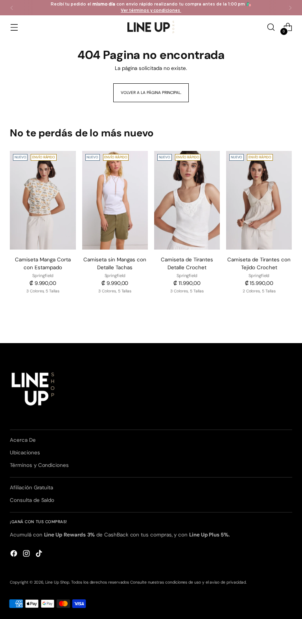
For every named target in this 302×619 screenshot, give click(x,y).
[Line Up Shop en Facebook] (14, 554)
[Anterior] (11, 7)
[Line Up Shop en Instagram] (27, 554)
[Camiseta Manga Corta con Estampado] (43, 200)
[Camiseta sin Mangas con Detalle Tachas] (115, 200)
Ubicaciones (25, 452)
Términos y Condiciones (39, 465)
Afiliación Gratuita (31, 487)
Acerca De (22, 440)
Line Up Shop (57, 582)
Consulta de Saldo (32, 500)
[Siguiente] (290, 7)
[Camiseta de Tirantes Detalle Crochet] (187, 200)
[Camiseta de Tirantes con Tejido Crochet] (259, 200)
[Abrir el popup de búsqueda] (271, 27)
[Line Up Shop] (151, 27)
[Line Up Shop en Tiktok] (39, 554)
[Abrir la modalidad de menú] (14, 27)
